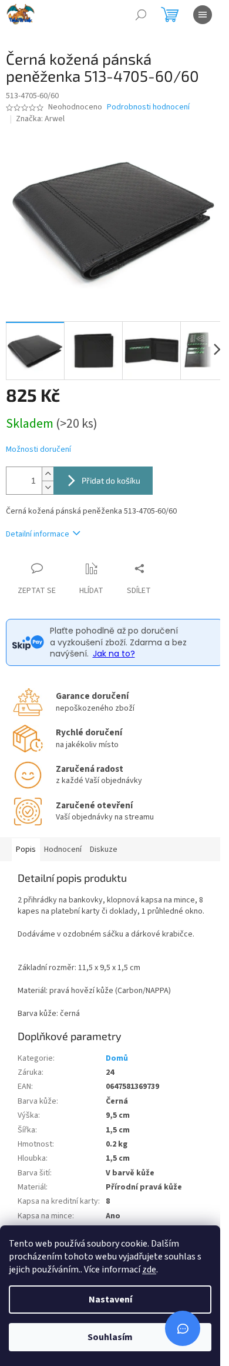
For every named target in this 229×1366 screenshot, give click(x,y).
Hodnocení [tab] (63, 849)
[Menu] (202, 14)
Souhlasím (110, 1337)
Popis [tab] (26, 849)
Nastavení (110, 1299)
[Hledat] (141, 14)
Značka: (40, 119)
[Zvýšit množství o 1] (47, 474)
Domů (117, 1058)
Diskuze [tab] (103, 849)
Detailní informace (37, 534)
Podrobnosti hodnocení (148, 107)
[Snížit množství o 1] (47, 487)
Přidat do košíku (111, 480)
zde (149, 1269)
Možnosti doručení (38, 449)
